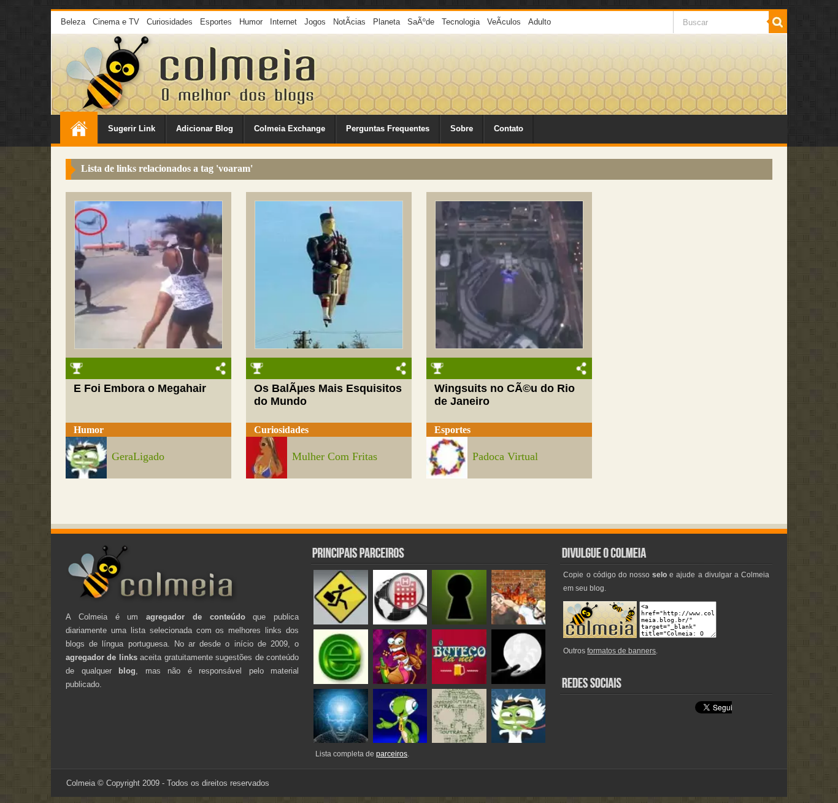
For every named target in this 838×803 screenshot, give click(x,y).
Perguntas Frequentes (387, 128)
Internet (283, 21)
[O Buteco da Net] (459, 681)
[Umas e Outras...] (459, 740)
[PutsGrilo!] (400, 740)
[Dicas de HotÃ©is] (400, 621)
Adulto (539, 21)
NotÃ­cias (349, 21)
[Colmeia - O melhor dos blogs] (109, 110)
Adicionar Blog (204, 128)
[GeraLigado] (518, 740)
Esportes (216, 21)
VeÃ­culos (504, 21)
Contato (508, 128)
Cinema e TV (116, 21)
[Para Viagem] (340, 621)
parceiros (391, 754)
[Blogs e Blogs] (340, 681)
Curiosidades (170, 21)
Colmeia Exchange (289, 128)
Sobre (461, 128)
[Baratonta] (400, 681)
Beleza (73, 21)
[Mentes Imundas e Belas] (518, 681)
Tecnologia (461, 21)
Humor (251, 21)
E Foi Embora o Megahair (140, 388)
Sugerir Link (131, 128)
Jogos (315, 21)
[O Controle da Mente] (340, 740)
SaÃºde (420, 21)
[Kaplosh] (518, 621)
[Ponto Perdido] (459, 621)
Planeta (386, 21)
